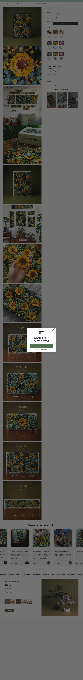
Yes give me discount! (41, 345)
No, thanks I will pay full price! (41, 349)
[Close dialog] (53, 329)
